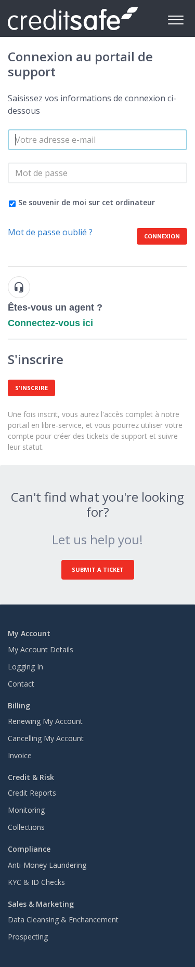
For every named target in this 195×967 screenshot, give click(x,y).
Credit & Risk (31, 777)
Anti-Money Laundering (47, 865)
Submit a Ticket (98, 569)
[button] (175, 18)
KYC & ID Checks (36, 882)
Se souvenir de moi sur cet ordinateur (86, 202)
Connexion (162, 236)
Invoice (20, 755)
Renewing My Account (45, 721)
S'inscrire (31, 388)
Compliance (29, 849)
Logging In (25, 666)
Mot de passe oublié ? (50, 232)
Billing (19, 705)
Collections (26, 827)
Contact (21, 684)
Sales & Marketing (41, 904)
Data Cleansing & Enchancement (63, 919)
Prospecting (28, 937)
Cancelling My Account (46, 738)
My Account (29, 633)
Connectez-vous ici (50, 323)
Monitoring (26, 810)
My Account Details (40, 649)
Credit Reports (32, 793)
